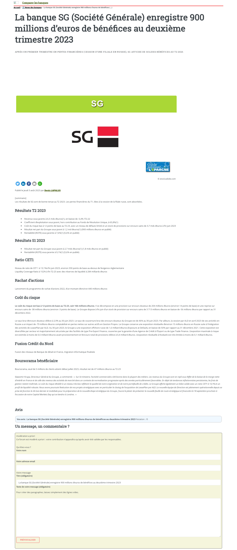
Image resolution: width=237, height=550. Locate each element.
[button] (18, 184)
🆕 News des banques (32, 7)
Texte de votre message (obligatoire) (33, 486)
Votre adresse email (25, 461)
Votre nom (21, 450)
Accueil (17, 7)
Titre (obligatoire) (24, 475)
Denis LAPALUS (52, 190)
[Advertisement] (118, 75)
